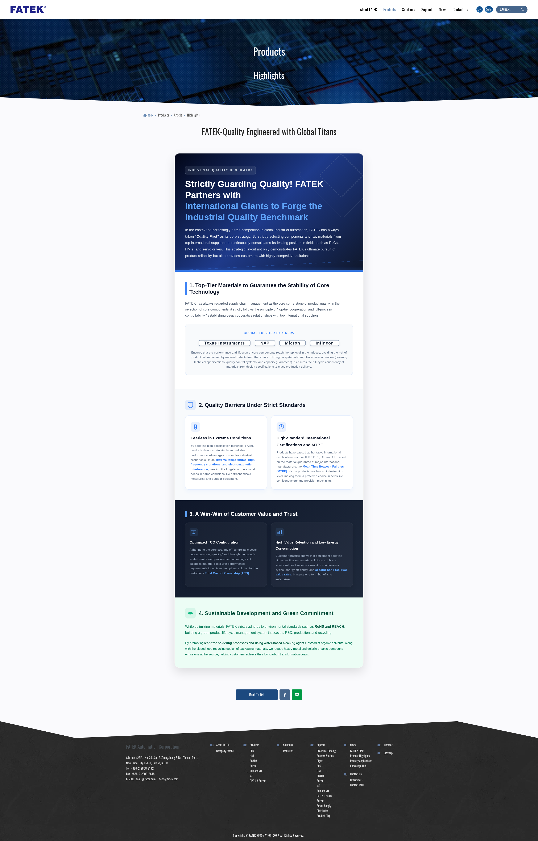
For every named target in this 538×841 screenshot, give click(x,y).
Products (163, 115)
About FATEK (222, 745)
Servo (253, 766)
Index (150, 115)
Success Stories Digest (325, 758)
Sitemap (388, 753)
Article (178, 115)
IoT (251, 776)
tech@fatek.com (168, 779)
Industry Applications (361, 760)
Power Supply (324, 805)
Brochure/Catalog (326, 751)
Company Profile (225, 751)
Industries (288, 751)
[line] (297, 694)
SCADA (253, 760)
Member (388, 745)
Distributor (322, 810)
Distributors (356, 780)
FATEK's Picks (357, 751)
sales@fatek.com (146, 779)
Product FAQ (323, 815)
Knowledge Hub (358, 766)
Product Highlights (360, 755)
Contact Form (357, 785)
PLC (252, 751)
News (353, 745)
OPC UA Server (258, 780)
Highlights (193, 115)
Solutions (288, 745)
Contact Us (356, 774)
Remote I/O (256, 771)
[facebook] (285, 694)
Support (321, 745)
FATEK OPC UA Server (324, 798)
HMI (252, 755)
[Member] (479, 9)
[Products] (389, 9)
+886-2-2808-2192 (142, 768)
